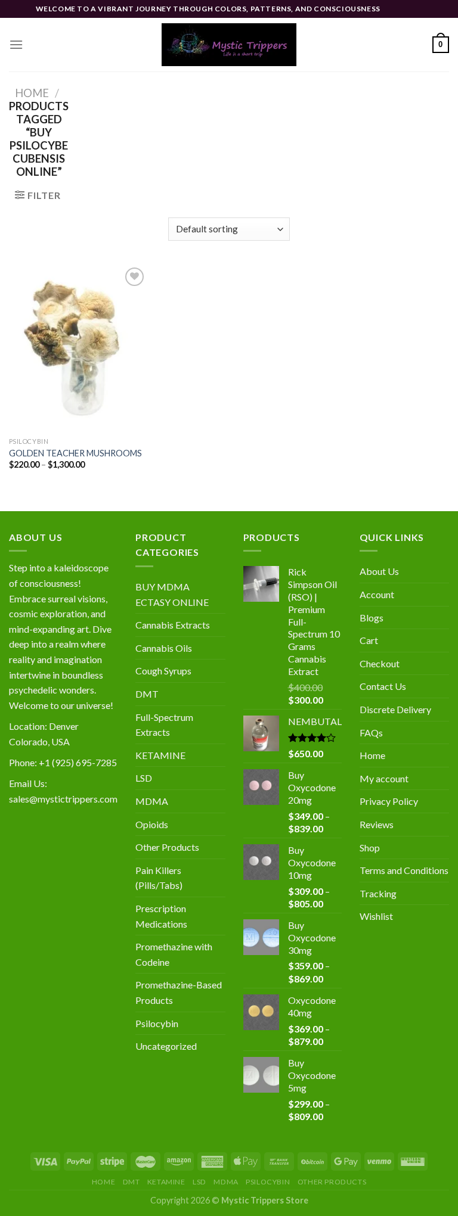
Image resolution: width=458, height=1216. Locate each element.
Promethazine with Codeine (173, 954)
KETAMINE (160, 755)
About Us (379, 571)
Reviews (377, 824)
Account (377, 594)
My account (384, 778)
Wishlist (376, 916)
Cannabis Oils (163, 648)
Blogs (371, 617)
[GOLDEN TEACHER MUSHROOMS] (78, 348)
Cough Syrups (163, 670)
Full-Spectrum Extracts (164, 724)
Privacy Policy (389, 801)
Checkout (380, 663)
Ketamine (166, 1181)
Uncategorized (166, 1046)
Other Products (167, 847)
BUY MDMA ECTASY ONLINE (172, 594)
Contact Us (383, 686)
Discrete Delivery (395, 709)
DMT (147, 693)
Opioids (151, 824)
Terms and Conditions (404, 870)
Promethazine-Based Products (178, 992)
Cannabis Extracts (172, 624)
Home (32, 92)
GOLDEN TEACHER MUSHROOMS (75, 453)
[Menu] (16, 44)
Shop (370, 847)
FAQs (371, 732)
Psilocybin (156, 1023)
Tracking (378, 893)
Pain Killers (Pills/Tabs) (158, 877)
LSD (143, 777)
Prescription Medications (161, 916)
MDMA (151, 801)
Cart (369, 640)
